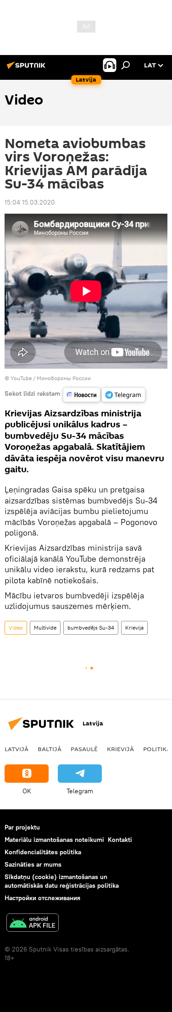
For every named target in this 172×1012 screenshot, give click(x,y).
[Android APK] (32, 923)
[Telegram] (123, 395)
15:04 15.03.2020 (30, 202)
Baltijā (49, 749)
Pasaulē (84, 749)
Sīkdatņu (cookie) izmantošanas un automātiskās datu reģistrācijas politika (62, 881)
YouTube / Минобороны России (51, 378)
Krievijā (120, 749)
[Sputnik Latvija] (27, 69)
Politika (157, 749)
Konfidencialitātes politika (43, 852)
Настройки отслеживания (42, 898)
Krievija (134, 627)
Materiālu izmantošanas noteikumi (54, 839)
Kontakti (120, 839)
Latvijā (16, 749)
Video (16, 627)
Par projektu (22, 827)
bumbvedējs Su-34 (90, 627)
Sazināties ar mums (33, 864)
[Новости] (81, 395)
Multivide (45, 627)
